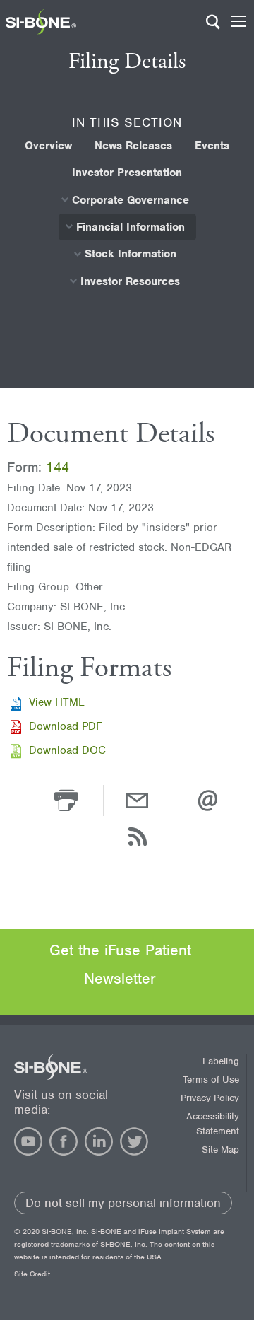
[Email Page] (136, 800)
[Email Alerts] (207, 800)
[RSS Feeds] (137, 836)
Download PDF (65, 726)
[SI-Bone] (41, 31)
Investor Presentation (127, 172)
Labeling (220, 1061)
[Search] (213, 28)
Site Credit (32, 1274)
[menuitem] (48, 145)
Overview (48, 146)
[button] (66, 800)
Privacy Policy (210, 1098)
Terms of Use (211, 1079)
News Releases (133, 146)
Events (212, 146)
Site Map (220, 1149)
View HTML (57, 702)
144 (57, 467)
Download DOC (67, 750)
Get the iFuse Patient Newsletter (120, 964)
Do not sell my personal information (123, 1203)
